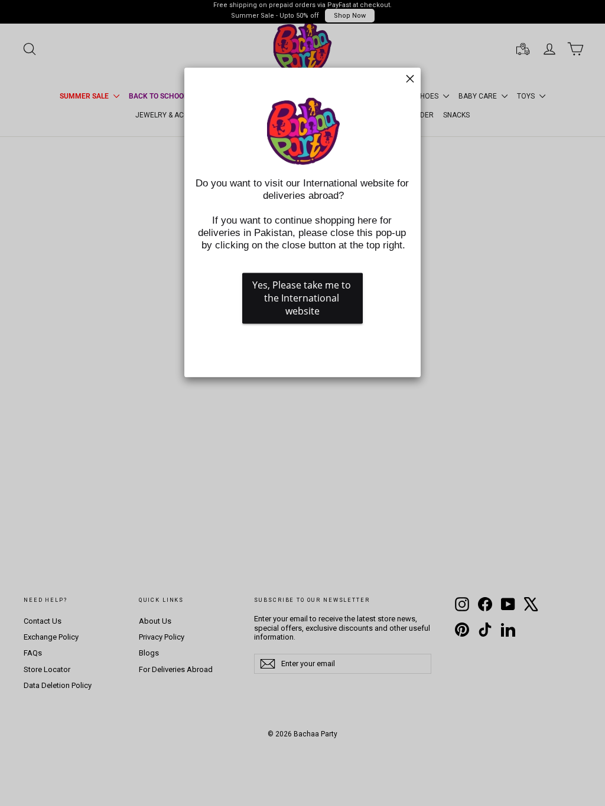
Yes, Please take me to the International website (302, 298)
